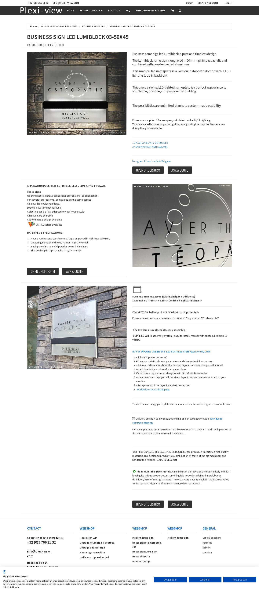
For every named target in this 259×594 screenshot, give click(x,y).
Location (207, 552)
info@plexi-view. (38, 551)
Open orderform (148, 170)
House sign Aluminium (144, 551)
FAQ (128, 10)
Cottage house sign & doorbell (97, 542)
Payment (207, 542)
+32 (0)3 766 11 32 (41, 542)
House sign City (141, 556)
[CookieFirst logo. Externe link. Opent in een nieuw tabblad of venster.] (4, 572)
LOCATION (114, 10)
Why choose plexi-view (150, 10)
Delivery (206, 547)
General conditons (211, 537)
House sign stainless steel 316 (147, 544)
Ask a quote (179, 170)
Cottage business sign (92, 547)
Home (70, 10)
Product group (89, 10)
